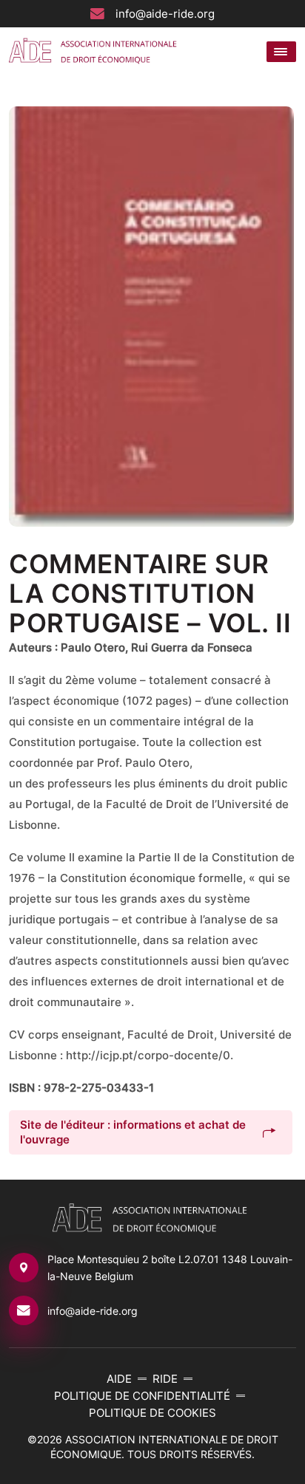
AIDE (119, 1379)
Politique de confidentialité (142, 1396)
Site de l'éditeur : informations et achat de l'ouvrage (133, 1132)
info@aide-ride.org (165, 14)
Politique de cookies (152, 1413)
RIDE (165, 1379)
